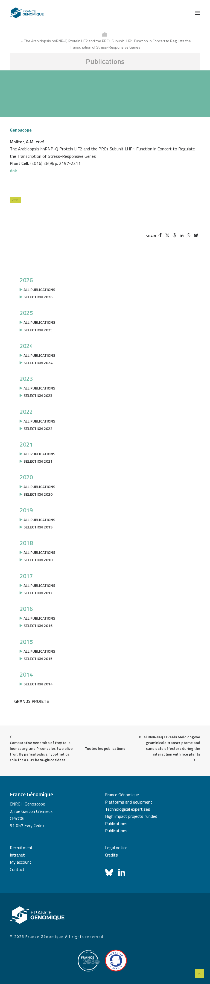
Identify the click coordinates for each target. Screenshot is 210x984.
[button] (197, 13)
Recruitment (21, 847)
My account (20, 862)
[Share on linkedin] (181, 235)
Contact (17, 869)
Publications (116, 823)
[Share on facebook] (160, 235)
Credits (111, 855)
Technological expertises (127, 809)
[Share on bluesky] (195, 235)
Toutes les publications (105, 748)
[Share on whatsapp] (188, 235)
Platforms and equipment (128, 802)
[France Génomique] (27, 12)
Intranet (17, 855)
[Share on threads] (174, 235)
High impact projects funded (131, 816)
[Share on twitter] (167, 235)
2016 (15, 200)
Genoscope (21, 130)
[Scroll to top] (199, 973)
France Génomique (122, 794)
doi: (13, 170)
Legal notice (116, 847)
